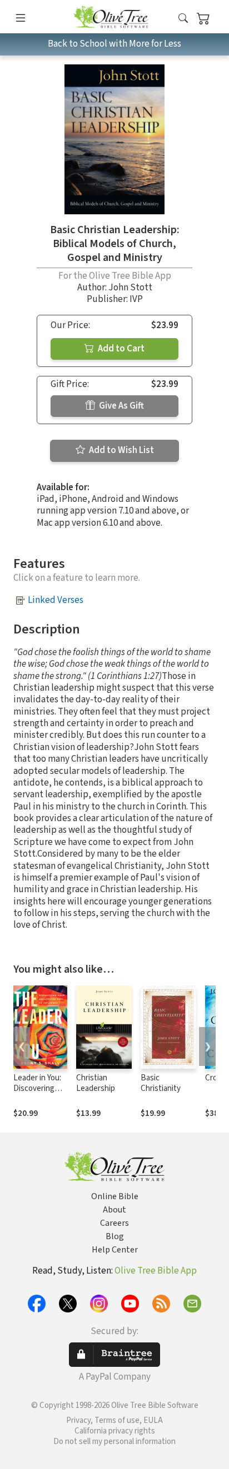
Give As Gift (120, 405)
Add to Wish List (120, 450)
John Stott (130, 287)
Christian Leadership (95, 1083)
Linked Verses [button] (55, 600)
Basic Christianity (161, 1083)
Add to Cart (120, 348)
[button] (183, 18)
